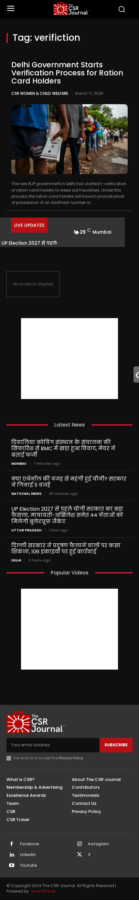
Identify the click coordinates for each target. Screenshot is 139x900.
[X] (79, 855)
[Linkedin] (11, 855)
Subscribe (116, 745)
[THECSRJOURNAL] (71, 8)
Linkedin (28, 854)
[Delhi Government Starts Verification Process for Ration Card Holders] (69, 139)
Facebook (29, 844)
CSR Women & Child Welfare (39, 93)
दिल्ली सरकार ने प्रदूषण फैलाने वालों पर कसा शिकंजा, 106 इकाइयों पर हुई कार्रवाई (66, 548)
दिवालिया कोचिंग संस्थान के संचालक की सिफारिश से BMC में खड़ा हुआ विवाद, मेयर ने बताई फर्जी (63, 448)
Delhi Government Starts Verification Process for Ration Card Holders (67, 73)
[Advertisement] (69, 358)
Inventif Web (44, 891)
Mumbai (18, 463)
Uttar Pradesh (26, 530)
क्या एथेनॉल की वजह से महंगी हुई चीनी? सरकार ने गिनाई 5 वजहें (68, 482)
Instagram (98, 844)
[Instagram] (79, 844)
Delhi (16, 560)
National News (26, 493)
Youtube (28, 865)
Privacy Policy (71, 758)
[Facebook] (11, 844)
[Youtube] (11, 866)
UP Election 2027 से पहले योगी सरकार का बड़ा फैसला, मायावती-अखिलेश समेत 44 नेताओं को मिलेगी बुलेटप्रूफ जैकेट (67, 515)
